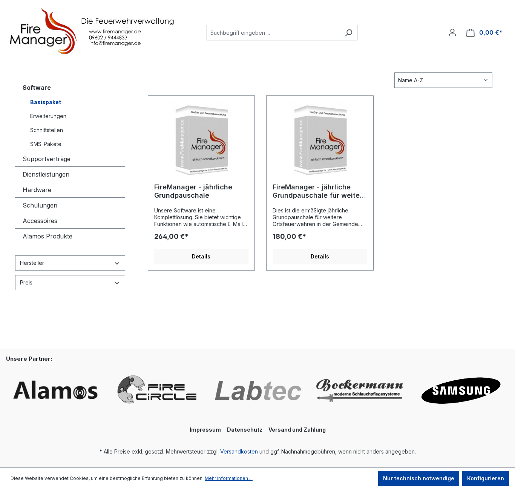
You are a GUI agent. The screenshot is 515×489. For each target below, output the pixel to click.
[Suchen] (348, 32)
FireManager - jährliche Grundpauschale (193, 191)
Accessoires (40, 221)
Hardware (37, 190)
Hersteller (32, 263)
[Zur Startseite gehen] (64, 31)
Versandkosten (239, 451)
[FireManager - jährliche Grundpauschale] (201, 139)
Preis (26, 282)
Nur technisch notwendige (418, 478)
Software (37, 87)
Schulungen (40, 205)
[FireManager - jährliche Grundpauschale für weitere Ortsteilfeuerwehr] (320, 139)
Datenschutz (244, 429)
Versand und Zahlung (297, 429)
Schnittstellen (46, 130)
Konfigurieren (485, 478)
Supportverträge (47, 159)
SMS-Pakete (45, 144)
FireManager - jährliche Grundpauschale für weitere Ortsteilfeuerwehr (319, 191)
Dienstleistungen (46, 174)
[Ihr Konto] (452, 32)
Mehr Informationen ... (229, 478)
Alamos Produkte (47, 236)
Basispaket (45, 102)
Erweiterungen (48, 116)
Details (201, 256)
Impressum (205, 429)
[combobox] (273, 32)
